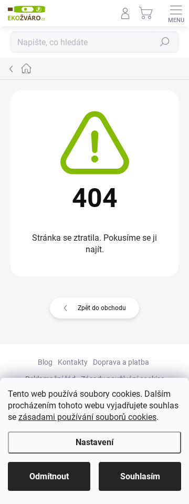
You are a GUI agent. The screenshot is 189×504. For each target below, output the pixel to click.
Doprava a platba (121, 362)
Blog (45, 362)
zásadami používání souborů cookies (87, 417)
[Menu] (176, 13)
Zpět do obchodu (102, 308)
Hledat (164, 42)
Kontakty (73, 362)
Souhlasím (140, 476)
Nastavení (94, 442)
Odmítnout (49, 476)
